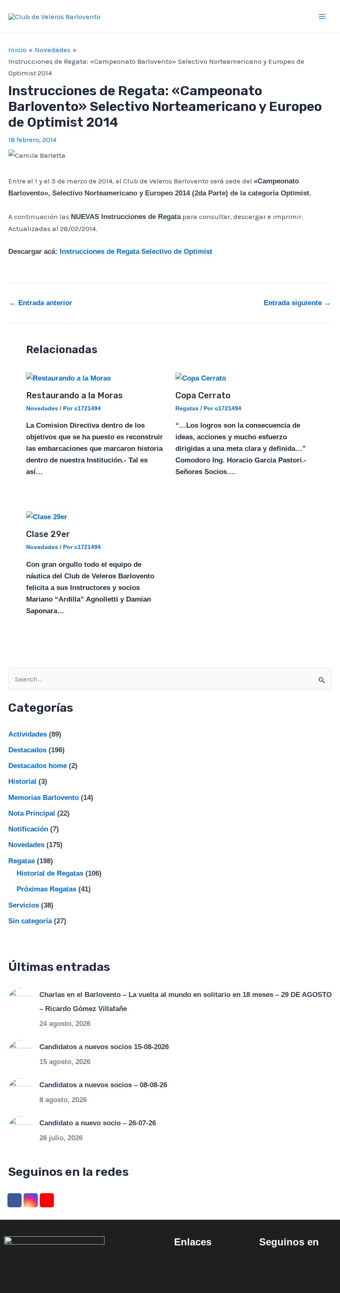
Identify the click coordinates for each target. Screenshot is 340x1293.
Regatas (187, 408)
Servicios (23, 905)
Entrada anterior (40, 302)
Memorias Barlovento (43, 798)
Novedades (42, 408)
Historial (22, 781)
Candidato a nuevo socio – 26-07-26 (97, 1123)
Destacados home (37, 766)
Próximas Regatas (46, 889)
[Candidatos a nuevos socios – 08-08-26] (20, 1090)
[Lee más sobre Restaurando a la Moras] (68, 378)
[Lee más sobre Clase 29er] (46, 517)
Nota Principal (31, 813)
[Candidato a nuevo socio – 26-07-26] (20, 1128)
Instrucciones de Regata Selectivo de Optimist (136, 251)
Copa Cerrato (203, 395)
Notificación (28, 829)
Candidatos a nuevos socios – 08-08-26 (103, 1085)
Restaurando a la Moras (74, 395)
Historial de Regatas (50, 873)
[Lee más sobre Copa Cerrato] (200, 378)
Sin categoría (30, 921)
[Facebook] (14, 1200)
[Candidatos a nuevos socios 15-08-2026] (20, 1052)
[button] (212, 1250)
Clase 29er (48, 534)
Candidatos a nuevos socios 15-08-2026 (104, 1047)
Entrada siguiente (297, 302)
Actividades (27, 734)
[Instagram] (31, 1200)
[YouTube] (47, 1200)
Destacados (27, 750)
